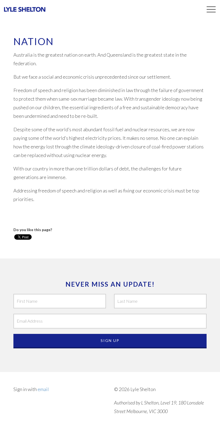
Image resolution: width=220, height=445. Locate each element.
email (43, 389)
